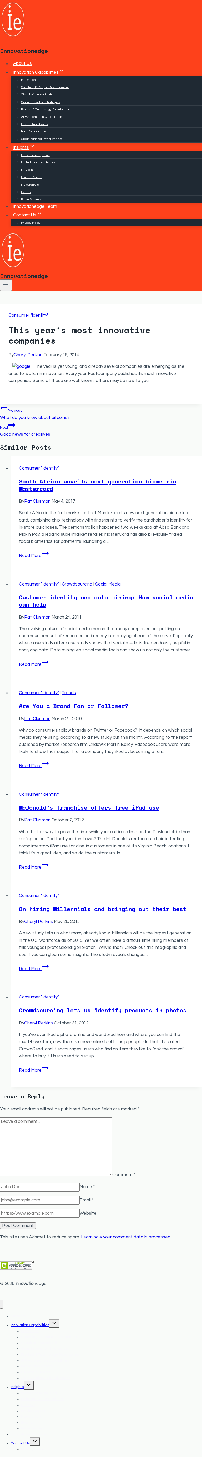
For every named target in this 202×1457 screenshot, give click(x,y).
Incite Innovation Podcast (39, 162)
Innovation (28, 80)
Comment (123, 1174)
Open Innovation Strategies (40, 102)
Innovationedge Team (35, 206)
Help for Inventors (34, 131)
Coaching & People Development (45, 87)
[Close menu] (1, 1304)
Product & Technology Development (46, 109)
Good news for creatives (25, 431)
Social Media (108, 584)
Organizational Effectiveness (41, 139)
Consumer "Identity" (28, 315)
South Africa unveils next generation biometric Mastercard (97, 485)
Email (86, 1200)
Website (88, 1213)
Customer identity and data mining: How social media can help (106, 601)
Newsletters (30, 185)
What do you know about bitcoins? (35, 414)
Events (26, 192)
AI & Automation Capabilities (41, 117)
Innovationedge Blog (36, 155)
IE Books (27, 170)
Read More (34, 555)
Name (87, 1186)
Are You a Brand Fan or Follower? (73, 705)
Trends (69, 692)
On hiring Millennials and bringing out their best (102, 909)
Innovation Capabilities (30, 1325)
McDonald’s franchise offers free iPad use (89, 807)
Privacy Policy (30, 223)
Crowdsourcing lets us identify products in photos (102, 1010)
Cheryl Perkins (28, 355)
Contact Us (20, 1443)
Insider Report (31, 177)
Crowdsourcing (77, 584)
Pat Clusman (37, 501)
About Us (22, 63)
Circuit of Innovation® (36, 94)
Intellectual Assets (34, 124)
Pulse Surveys (31, 199)
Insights (17, 1387)
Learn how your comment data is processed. (126, 1237)
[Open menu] (6, 285)
